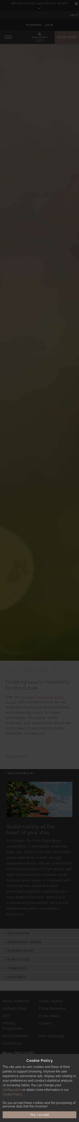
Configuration (12, 1089)
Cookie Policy (12, 1094)
